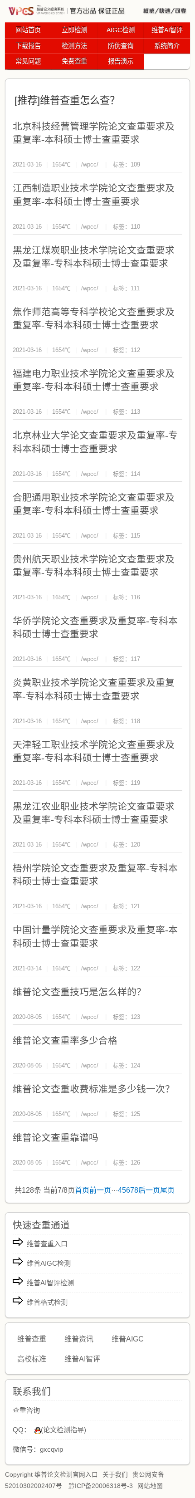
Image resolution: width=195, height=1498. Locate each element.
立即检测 (74, 30)
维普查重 (31, 1339)
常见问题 (28, 61)
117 (135, 659)
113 (135, 411)
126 (135, 1162)
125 (135, 1114)
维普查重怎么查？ (80, 100)
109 (135, 164)
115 (135, 535)
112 (135, 350)
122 (135, 968)
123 (135, 1016)
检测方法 (74, 45)
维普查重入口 (47, 1244)
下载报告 (28, 45)
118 (135, 721)
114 (135, 473)
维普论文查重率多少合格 (65, 1040)
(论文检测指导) (63, 1430)
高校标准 (31, 1359)
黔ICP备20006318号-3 (100, 1486)
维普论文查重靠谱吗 (55, 1137)
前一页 (100, 1190)
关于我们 (115, 1474)
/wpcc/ (89, 164)
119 (135, 782)
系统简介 (167, 45)
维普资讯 (78, 1339)
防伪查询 (120, 45)
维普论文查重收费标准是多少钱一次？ (94, 1089)
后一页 (149, 1190)
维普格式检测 (47, 1302)
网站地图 (150, 1486)
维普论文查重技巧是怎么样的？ (79, 992)
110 (135, 226)
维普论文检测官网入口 (66, 1474)
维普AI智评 (167, 30)
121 (135, 906)
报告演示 (120, 61)
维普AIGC (128, 1339)
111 (135, 288)
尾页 (167, 1190)
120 (135, 844)
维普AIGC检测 (49, 1263)
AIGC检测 (121, 30)
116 (135, 597)
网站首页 (28, 30)
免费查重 (74, 61)
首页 (82, 1190)
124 (135, 1065)
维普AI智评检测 (50, 1283)
